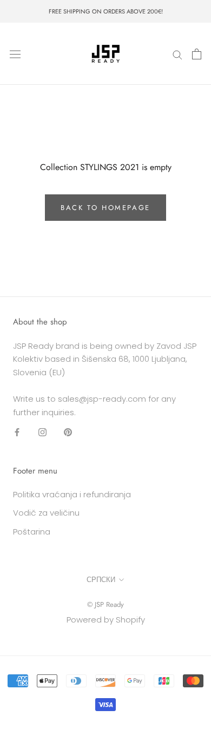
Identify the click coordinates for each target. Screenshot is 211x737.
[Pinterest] (68, 431)
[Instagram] (42, 431)
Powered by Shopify (106, 619)
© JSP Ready (105, 604)
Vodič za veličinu (46, 512)
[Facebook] (17, 431)
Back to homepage (105, 207)
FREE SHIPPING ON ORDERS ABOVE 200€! (106, 11)
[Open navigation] (15, 54)
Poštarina (31, 531)
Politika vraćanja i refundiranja (72, 494)
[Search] (177, 53)
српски (101, 579)
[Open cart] (196, 54)
